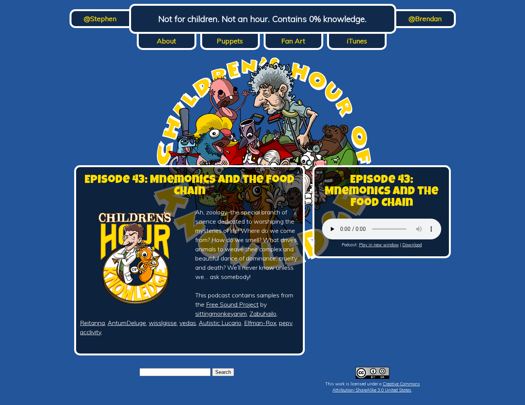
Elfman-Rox (260, 323)
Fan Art (293, 41)
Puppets (230, 41)
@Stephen (100, 18)
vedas (187, 323)
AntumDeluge (127, 323)
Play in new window (379, 244)
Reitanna (92, 323)
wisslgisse (163, 323)
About (166, 41)
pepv (285, 323)
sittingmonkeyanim (221, 313)
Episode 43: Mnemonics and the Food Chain (189, 186)
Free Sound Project (232, 304)
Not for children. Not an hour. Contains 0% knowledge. (262, 18)
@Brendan (425, 18)
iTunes (357, 41)
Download (412, 244)
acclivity (90, 332)
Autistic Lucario (220, 323)
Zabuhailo (262, 313)
